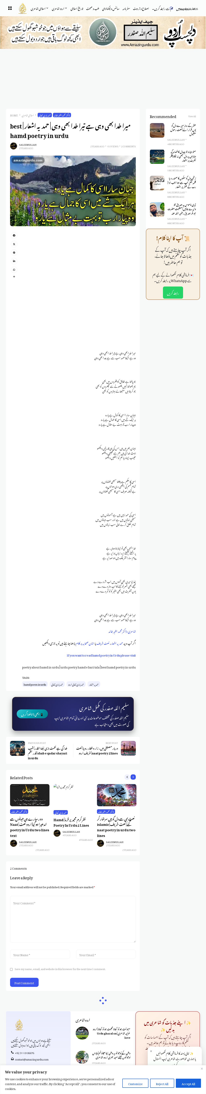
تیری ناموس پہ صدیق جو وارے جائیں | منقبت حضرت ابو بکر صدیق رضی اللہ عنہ (182, 208)
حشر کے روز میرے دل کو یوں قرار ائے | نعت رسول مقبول (183, 129)
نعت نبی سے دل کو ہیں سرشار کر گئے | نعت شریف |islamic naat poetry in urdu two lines (116, 826)
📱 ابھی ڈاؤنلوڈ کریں (32, 713)
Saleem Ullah (27, 144)
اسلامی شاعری (28, 115)
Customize (135, 1083)
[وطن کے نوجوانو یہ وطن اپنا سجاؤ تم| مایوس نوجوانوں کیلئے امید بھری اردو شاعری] (82, 1057)
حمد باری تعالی (45, 115)
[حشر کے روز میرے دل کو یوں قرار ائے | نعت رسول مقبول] (157, 130)
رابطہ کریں (173, 293)
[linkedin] (14, 261)
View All (192, 116)
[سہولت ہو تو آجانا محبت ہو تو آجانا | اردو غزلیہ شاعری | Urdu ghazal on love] (82, 1033)
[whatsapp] (14, 270)
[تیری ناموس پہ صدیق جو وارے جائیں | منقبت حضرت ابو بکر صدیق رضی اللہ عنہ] (157, 209)
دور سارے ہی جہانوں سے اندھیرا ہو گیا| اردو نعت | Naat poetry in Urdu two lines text (29, 826)
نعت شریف (102, 642)
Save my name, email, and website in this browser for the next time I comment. (60, 968)
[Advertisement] (103, 79)
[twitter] (14, 244)
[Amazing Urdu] (19, 8)
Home (14, 115)
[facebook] (14, 235)
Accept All (188, 1083)
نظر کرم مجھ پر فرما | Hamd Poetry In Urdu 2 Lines (71, 822)
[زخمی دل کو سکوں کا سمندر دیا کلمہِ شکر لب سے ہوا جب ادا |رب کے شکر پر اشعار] (157, 183)
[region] (103, 1079)
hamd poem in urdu (35, 684)
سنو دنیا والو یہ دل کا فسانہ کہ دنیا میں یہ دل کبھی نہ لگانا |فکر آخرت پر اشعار (183, 155)
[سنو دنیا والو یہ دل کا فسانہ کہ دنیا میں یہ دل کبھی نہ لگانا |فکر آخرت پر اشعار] (157, 156)
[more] (14, 276)
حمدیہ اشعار (117, 642)
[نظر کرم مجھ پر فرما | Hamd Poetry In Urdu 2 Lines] (73, 795)
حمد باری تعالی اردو (76, 684)
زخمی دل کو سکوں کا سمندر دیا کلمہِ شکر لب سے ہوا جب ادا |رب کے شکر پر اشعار (182, 182)
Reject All (162, 1083)
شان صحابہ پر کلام (85, 642)
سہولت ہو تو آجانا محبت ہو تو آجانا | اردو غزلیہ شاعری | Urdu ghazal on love (111, 1033)
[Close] (201, 1068)
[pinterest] (14, 252)
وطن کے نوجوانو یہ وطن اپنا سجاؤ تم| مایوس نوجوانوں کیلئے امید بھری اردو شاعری (111, 1054)
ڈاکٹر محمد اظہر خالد (62, 115)
